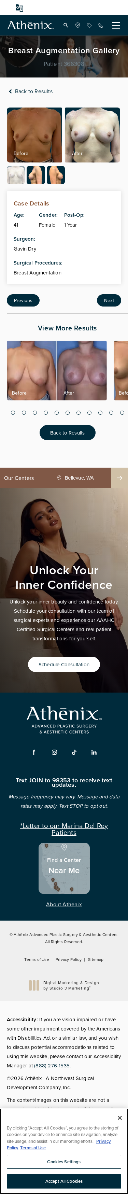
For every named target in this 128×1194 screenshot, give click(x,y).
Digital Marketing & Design (71, 985)
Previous (23, 300)
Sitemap (95, 959)
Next (109, 300)
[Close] (119, 1117)
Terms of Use (36, 959)
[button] (66, 25)
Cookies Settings (64, 1162)
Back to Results (33, 91)
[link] (77, 25)
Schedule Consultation (64, 664)
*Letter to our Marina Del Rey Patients (64, 828)
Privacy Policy (69, 959)
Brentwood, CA (79, 478)
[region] (64, 1151)
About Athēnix (64, 904)
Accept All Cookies (64, 1181)
